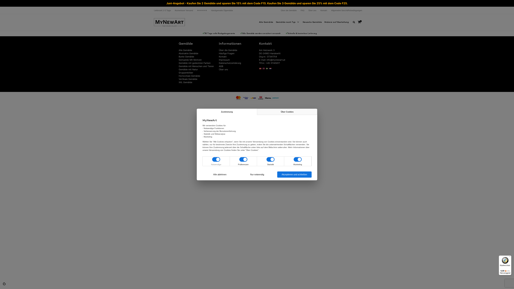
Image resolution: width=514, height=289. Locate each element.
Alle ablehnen (219, 174)
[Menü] (509, 257)
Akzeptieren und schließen (294, 174)
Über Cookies (287, 112)
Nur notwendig (257, 174)
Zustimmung (227, 112)
